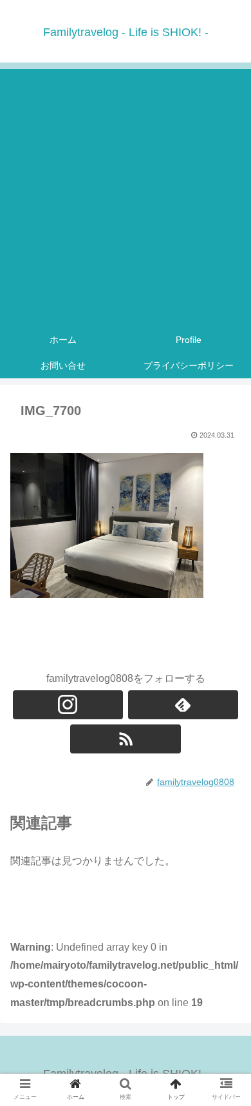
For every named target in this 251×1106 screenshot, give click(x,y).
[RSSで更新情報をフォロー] (125, 738)
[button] (225, 1041)
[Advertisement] (125, 194)
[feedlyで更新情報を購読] (183, 704)
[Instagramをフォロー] (68, 704)
